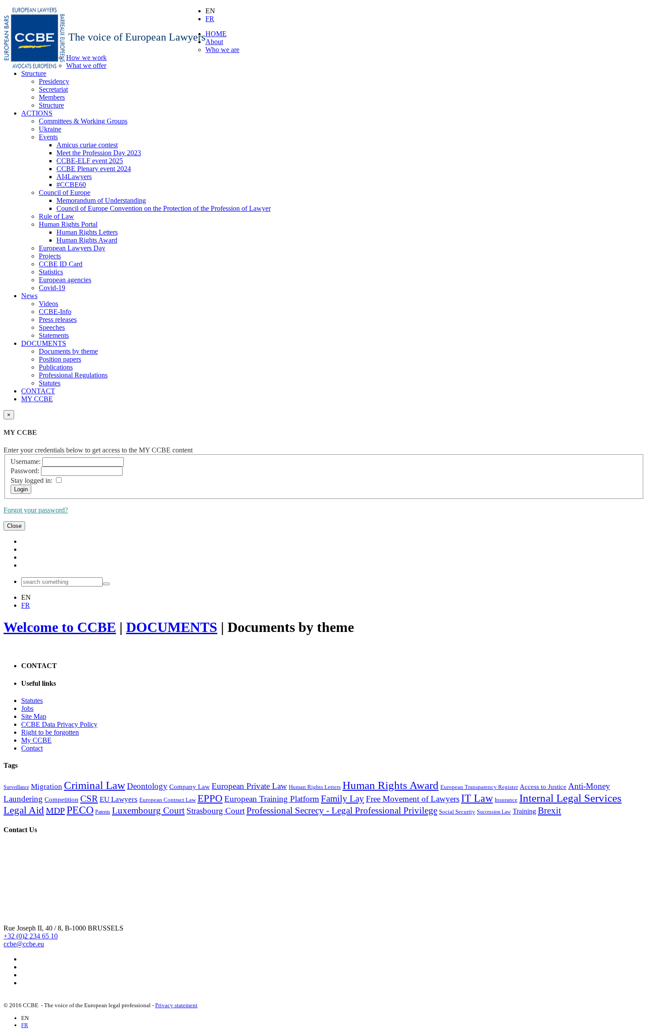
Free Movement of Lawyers (412, 798)
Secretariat (53, 89)
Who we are (222, 49)
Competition (61, 799)
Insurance (506, 799)
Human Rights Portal (68, 224)
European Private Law (249, 786)
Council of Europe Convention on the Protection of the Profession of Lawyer (163, 208)
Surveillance (16, 787)
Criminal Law (94, 785)
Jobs (27, 708)
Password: (25, 471)
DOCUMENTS (43, 343)
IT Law (477, 798)
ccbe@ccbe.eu (24, 944)
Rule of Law (56, 216)
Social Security (457, 811)
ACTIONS (36, 113)
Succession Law (494, 812)
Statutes (49, 383)
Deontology (147, 786)
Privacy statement (176, 1005)
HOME (216, 33)
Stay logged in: (31, 480)
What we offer (86, 65)
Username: (26, 461)
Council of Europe (64, 192)
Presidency (54, 81)
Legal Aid (24, 810)
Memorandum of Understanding (101, 200)
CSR (89, 798)
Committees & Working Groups (83, 121)
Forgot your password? (36, 510)
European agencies (65, 280)
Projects (50, 256)
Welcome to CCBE (60, 627)
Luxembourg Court (148, 810)
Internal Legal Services (570, 798)
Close (14, 526)
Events (48, 137)
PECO (80, 810)
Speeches (52, 327)
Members (52, 97)
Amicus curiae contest (87, 145)
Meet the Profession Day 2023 (98, 153)
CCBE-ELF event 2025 (89, 160)
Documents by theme (68, 351)
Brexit (549, 810)
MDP (55, 810)
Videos (48, 303)
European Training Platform (271, 798)
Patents (102, 812)
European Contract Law (167, 799)
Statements (54, 335)
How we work (86, 57)
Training (524, 811)
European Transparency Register (479, 787)
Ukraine (50, 129)
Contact (32, 748)
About (214, 41)
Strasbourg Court (215, 810)
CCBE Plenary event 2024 (93, 168)
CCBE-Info (55, 311)
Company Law (189, 786)
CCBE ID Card (60, 264)
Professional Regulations (73, 375)
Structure (33, 73)
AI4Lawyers (74, 176)
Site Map (33, 716)
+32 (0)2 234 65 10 (31, 936)
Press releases (58, 319)
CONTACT (38, 391)
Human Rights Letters (87, 232)
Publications (56, 367)
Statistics (51, 272)
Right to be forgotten (50, 732)
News (29, 295)
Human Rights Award (86, 240)
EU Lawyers (119, 799)
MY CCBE (37, 399)
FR (209, 18)
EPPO (210, 798)
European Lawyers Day (72, 248)
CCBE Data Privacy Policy (59, 724)
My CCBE (36, 740)
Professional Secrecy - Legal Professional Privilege (341, 810)
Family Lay (342, 798)
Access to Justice (543, 786)
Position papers (60, 359)
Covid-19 (52, 287)
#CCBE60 (71, 184)
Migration (46, 786)
